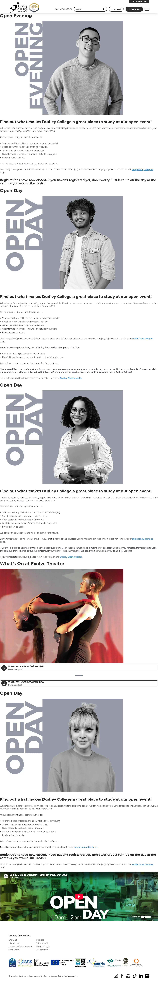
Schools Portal (43, 950)
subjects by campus (142, 169)
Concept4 (73, 976)
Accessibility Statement (20, 946)
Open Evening (16, 15)
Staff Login (14, 950)
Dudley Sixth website (71, 378)
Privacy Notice (43, 943)
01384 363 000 (63, 9)
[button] (146, 9)
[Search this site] (104, 9)
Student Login (43, 946)
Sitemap (13, 940)
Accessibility (140, 1)
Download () (15, 669)
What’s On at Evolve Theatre (32, 563)
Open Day (11, 190)
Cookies (40, 940)
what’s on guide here (86, 847)
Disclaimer (14, 943)
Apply (135, 9)
